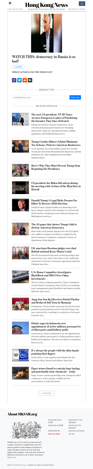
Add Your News (54, 434)
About (39, 465)
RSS (72, 434)
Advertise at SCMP (55, 425)
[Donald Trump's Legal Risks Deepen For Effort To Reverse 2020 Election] (20, 205)
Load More (46, 393)
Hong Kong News (46, 5)
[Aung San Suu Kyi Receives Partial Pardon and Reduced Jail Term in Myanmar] (20, 304)
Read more (11, 457)
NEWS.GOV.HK (54, 431)
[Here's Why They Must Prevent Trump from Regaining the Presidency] (20, 170)
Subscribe (75, 97)
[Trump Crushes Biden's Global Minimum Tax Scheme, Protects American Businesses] (20, 146)
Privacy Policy (48, 465)
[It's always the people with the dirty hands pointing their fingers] (20, 355)
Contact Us (31, 465)
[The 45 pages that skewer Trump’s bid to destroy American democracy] (20, 229)
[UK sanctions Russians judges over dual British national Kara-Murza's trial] (20, 253)
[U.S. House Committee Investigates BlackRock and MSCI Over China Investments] (20, 277)
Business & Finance (76, 431)
